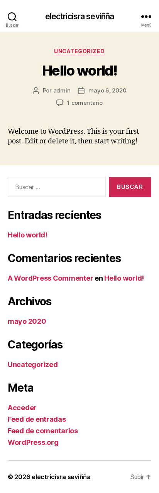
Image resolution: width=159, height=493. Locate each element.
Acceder (22, 408)
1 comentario (85, 102)
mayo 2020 (27, 321)
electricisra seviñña (79, 16)
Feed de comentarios (43, 431)
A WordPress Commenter (50, 278)
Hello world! (79, 70)
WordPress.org (33, 442)
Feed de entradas (37, 419)
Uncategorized (79, 51)
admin (62, 90)
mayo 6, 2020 (107, 90)
